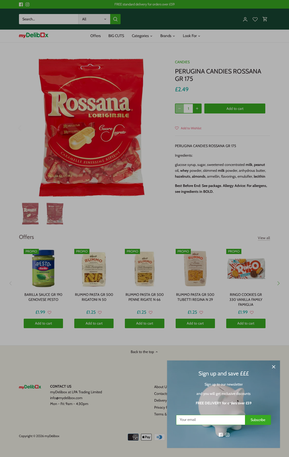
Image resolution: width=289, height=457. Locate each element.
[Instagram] (227, 434)
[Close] (274, 367)
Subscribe (258, 420)
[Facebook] (221, 434)
